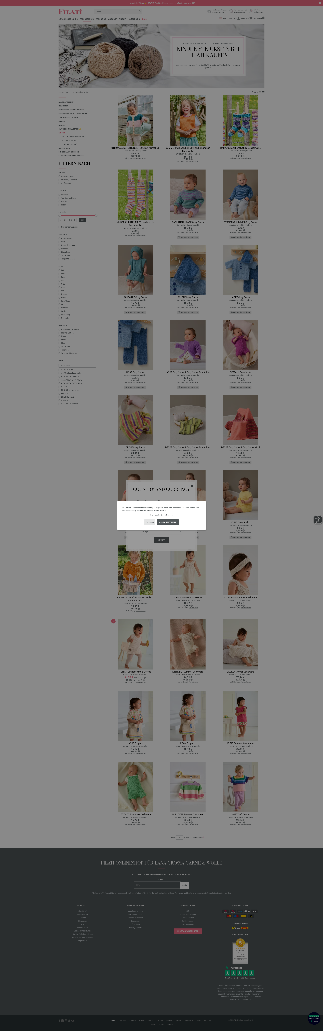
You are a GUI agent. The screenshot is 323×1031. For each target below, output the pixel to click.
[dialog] (161, 515)
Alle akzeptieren (168, 522)
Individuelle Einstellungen (161, 515)
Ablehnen (150, 522)
